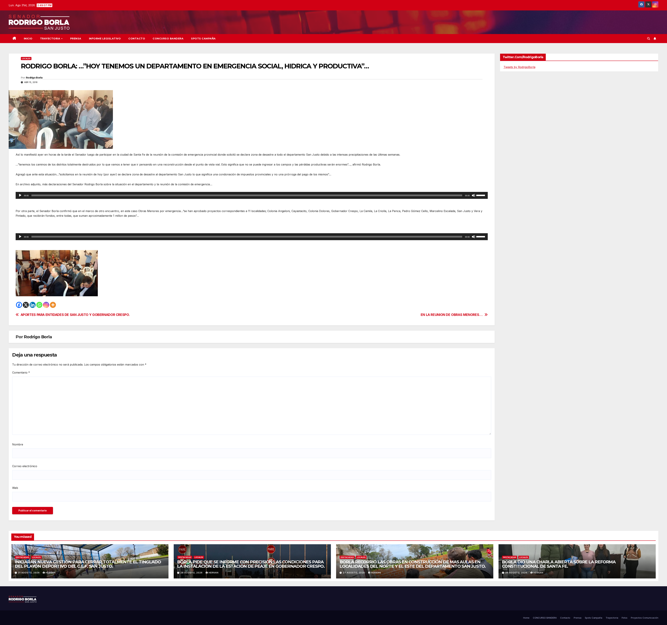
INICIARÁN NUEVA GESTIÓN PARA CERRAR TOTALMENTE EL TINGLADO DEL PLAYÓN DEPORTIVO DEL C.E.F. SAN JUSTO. (88, 564)
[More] (53, 305)
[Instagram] (46, 305)
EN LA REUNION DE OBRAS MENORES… (452, 315)
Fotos (624, 617)
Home (526, 617)
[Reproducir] (20, 195)
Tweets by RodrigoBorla (519, 67)
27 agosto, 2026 (354, 572)
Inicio (28, 38)
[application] (252, 195)
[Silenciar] (473, 195)
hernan (51, 572)
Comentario (21, 372)
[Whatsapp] (39, 305)
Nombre (17, 444)
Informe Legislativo (105, 38)
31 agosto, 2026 (29, 572)
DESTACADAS (22, 557)
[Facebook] (19, 305)
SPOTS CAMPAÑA (203, 38)
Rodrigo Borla (34, 77)
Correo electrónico (24, 466)
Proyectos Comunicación (644, 617)
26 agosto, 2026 (516, 572)
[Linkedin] (33, 305)
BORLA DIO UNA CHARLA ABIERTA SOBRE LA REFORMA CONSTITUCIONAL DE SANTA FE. (559, 564)
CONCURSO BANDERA (168, 38)
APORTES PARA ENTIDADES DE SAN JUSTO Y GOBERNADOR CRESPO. (75, 315)
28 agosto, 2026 (191, 572)
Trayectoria (50, 38)
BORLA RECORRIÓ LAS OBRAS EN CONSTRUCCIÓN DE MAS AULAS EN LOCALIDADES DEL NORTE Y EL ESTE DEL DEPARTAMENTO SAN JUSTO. (413, 564)
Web (15, 488)
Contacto (136, 38)
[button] (648, 38)
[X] (26, 305)
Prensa (75, 38)
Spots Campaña (593, 617)
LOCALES (26, 58)
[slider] (481, 195)
